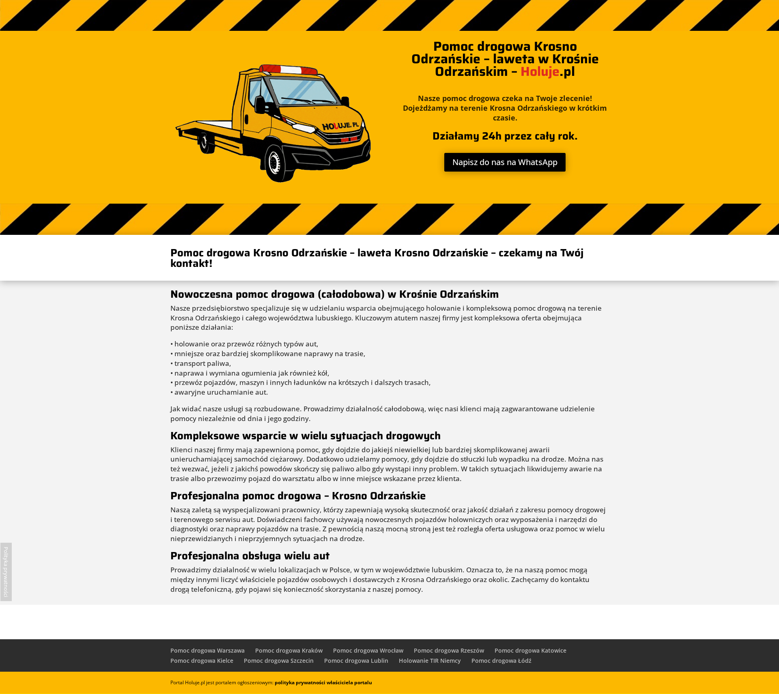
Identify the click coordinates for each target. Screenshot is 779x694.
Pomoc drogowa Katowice (530, 650)
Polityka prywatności (6, 572)
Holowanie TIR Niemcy (430, 660)
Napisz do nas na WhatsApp (504, 162)
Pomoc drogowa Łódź (501, 660)
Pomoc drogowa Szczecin (279, 660)
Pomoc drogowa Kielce (201, 660)
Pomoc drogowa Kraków (289, 650)
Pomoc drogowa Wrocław (368, 650)
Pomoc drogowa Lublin (356, 660)
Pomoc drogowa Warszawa (207, 650)
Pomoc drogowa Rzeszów (449, 650)
